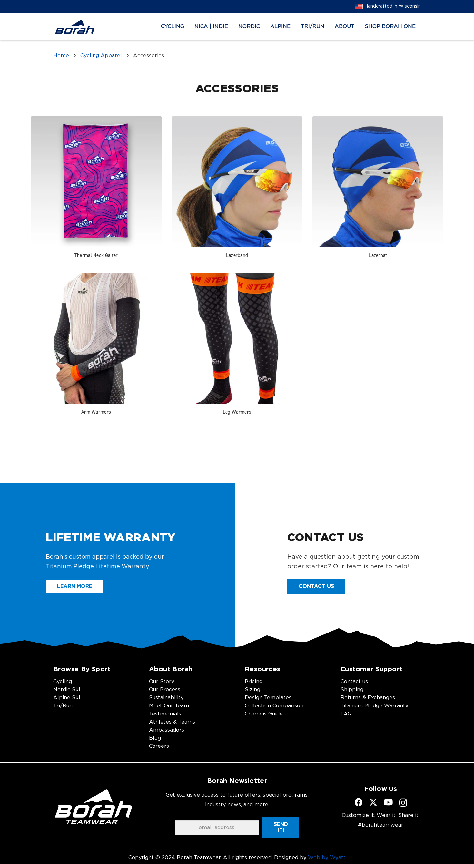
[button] (189, 27)
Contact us (354, 681)
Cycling (62, 681)
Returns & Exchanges (368, 697)
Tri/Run (63, 705)
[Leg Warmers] (237, 338)
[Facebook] (359, 802)
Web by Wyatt (327, 857)
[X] (373, 802)
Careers (159, 746)
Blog (155, 738)
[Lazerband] (237, 181)
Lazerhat (378, 255)
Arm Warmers (96, 412)
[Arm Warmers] (96, 338)
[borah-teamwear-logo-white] (93, 806)
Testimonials (165, 713)
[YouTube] (388, 802)
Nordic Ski (66, 689)
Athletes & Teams (172, 722)
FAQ (346, 713)
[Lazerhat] (377, 181)
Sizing (252, 689)
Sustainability (166, 697)
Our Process (164, 689)
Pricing (253, 681)
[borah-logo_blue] (74, 27)
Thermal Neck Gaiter (96, 255)
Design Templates (268, 697)
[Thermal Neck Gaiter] (96, 181)
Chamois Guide (264, 713)
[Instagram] (403, 802)
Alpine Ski (66, 697)
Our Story (161, 681)
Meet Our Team (169, 705)
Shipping (352, 689)
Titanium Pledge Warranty (374, 705)
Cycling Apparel (101, 55)
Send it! (281, 827)
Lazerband (237, 255)
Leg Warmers (237, 412)
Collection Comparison (274, 705)
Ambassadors (166, 730)
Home (61, 55)
